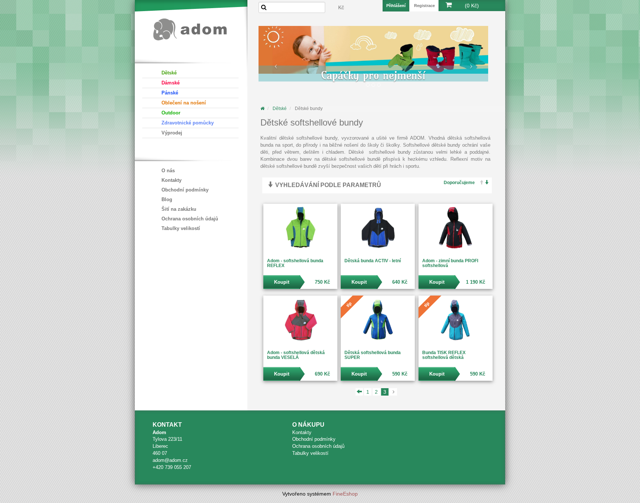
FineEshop (345, 494)
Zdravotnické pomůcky (187, 123)
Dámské (170, 83)
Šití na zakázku (178, 209)
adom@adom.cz (170, 460)
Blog (166, 199)
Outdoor (170, 113)
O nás (168, 170)
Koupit (281, 282)
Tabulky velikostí (180, 228)
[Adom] (190, 28)
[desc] (485, 182)
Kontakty (171, 180)
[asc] (479, 182)
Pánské (169, 93)
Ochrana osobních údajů (189, 218)
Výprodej (171, 133)
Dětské (169, 73)
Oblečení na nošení (183, 103)
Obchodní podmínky (185, 190)
